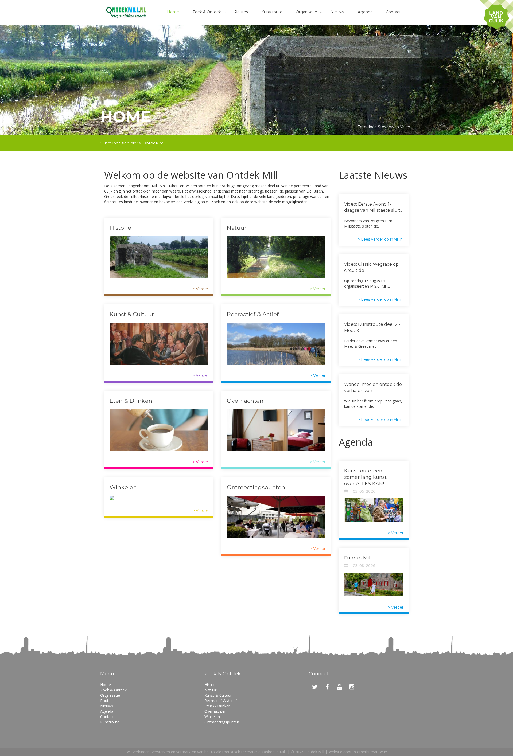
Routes (241, 12)
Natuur (236, 227)
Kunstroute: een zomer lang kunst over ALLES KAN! (365, 477)
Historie (120, 227)
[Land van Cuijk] (496, 16)
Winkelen (123, 487)
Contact (393, 12)
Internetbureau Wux (370, 751)
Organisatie (306, 12)
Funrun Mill (358, 558)
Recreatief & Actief (253, 314)
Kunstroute (271, 12)
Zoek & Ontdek (206, 12)
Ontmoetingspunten (256, 487)
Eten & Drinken (131, 400)
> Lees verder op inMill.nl (380, 239)
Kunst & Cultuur (132, 314)
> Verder (200, 289)
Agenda (365, 12)
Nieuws (337, 12)
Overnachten (245, 400)
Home (173, 12)
